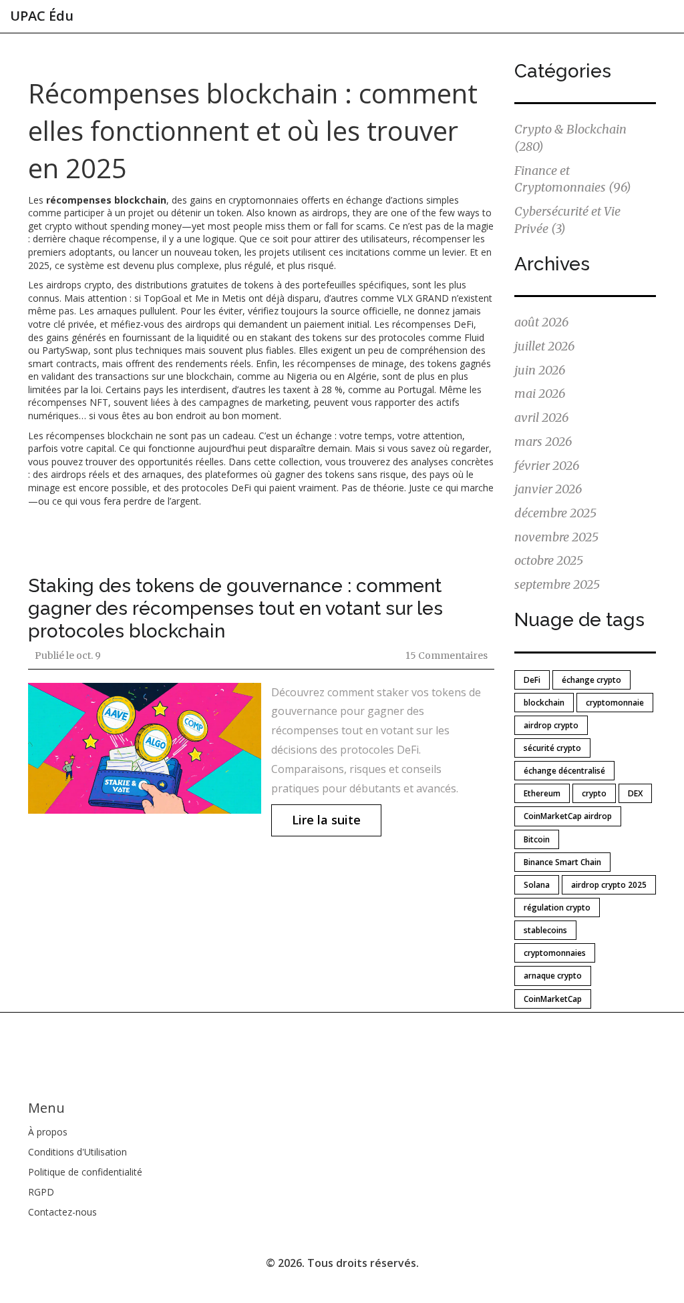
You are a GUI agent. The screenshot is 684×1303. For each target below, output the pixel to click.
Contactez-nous (62, 1212)
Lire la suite (326, 820)
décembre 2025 (555, 513)
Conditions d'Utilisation (77, 1151)
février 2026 (546, 465)
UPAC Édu (41, 16)
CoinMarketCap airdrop (568, 816)
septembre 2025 (557, 584)
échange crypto (591, 680)
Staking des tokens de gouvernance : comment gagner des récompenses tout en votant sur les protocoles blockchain (235, 608)
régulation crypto (557, 907)
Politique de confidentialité (85, 1171)
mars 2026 (543, 441)
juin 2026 (539, 370)
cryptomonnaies (555, 953)
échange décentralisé (564, 770)
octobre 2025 (548, 560)
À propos (47, 1131)
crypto (594, 793)
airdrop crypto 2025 (609, 884)
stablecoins (545, 930)
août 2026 (541, 322)
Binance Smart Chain (562, 862)
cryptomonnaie (615, 702)
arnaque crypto (553, 975)
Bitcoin (537, 839)
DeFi (532, 680)
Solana (537, 884)
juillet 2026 (544, 346)
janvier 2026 (548, 489)
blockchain (544, 702)
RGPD (41, 1192)
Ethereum (542, 793)
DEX (635, 793)
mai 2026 (539, 393)
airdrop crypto (551, 725)
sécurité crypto (552, 748)
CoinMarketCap (553, 999)
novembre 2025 (556, 537)
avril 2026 (541, 417)
